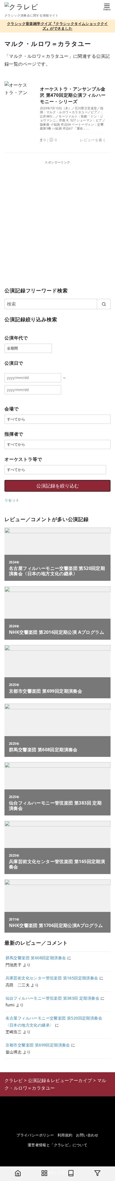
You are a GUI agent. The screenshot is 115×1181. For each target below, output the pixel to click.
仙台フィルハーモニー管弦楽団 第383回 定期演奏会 (52, 998)
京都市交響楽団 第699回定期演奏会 (38, 1045)
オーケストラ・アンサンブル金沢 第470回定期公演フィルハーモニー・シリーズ (73, 95)
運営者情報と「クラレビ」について (57, 1144)
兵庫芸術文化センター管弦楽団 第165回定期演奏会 (52, 978)
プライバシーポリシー (35, 1135)
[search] (104, 304)
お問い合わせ (87, 1135)
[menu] (107, 6)
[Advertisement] (57, 222)
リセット (12, 500)
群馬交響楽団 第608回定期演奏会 (36, 957)
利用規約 (65, 1135)
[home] (18, 1174)
